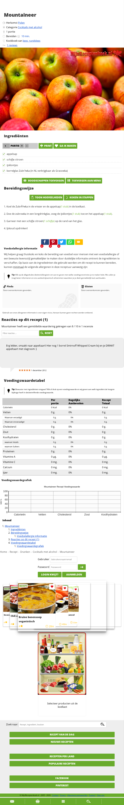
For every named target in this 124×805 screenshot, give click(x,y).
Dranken (25, 551)
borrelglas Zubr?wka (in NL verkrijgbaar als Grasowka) (37, 170)
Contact (55, 795)
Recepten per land (62, 756)
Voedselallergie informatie (32, 536)
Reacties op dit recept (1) (25, 539)
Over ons (100, 795)
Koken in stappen (81, 197)
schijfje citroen (15, 159)
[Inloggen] (82, 567)
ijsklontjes (12, 165)
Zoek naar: (12, 724)
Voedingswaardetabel (23, 542)
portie (11, 31)
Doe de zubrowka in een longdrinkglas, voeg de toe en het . (60, 213)
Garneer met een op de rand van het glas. (45, 221)
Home (3, 551)
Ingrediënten (18, 529)
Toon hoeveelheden (48, 197)
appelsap (12, 154)
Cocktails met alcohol (30, 27)
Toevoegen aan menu (86, 180)
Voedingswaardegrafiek (30, 546)
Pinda (10, 286)
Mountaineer (12, 526)
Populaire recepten (62, 763)
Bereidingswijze (19, 532)
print (48, 145)
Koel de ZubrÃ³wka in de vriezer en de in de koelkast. (46, 206)
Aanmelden (74, 574)
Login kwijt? (49, 574)
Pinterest (62, 785)
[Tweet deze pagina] (62, 242)
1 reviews (12, 45)
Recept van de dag (62, 734)
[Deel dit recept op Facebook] (45, 242)
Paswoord (43, 567)
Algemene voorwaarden (77, 795)
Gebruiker (43, 559)
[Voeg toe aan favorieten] (75, 589)
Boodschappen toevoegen (46, 180)
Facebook (62, 778)
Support (92, 795)
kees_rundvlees (31, 40)
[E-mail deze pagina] (79, 242)
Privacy (63, 795)
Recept (14, 551)
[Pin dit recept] (53, 242)
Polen (21, 22)
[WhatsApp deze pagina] (70, 242)
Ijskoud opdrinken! (17, 228)
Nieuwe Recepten (62, 741)
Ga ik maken (67, 145)
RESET (48, 333)
